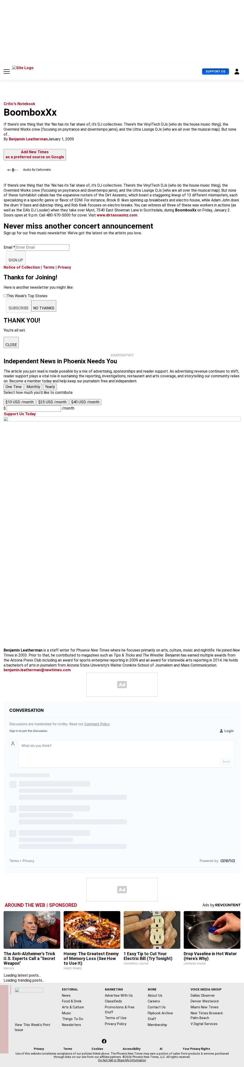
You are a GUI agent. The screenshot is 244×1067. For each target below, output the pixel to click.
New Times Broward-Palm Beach (207, 1015)
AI (161, 1049)
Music (66, 1013)
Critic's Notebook (19, 104)
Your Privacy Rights (196, 1049)
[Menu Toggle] (7, 71)
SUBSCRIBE (19, 308)
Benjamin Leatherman (28, 139)
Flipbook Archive (160, 1013)
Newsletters (71, 1025)
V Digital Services (204, 1024)
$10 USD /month (19, 402)
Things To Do (72, 1019)
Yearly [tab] (50, 387)
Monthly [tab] (33, 387)
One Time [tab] (13, 387)
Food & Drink (71, 1001)
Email (9, 247)
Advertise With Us (119, 995)
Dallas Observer (203, 995)
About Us (155, 995)
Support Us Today (20, 414)
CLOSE (11, 345)
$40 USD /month (85, 402)
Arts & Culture (73, 1007)
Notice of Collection (22, 267)
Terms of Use (116, 1018)
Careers (154, 1001)
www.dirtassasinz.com (117, 215)
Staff (152, 1019)
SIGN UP (16, 260)
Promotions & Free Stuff (119, 1009)
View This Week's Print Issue (32, 1027)
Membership (157, 1025)
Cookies (97, 1049)
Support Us (215, 71)
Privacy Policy (115, 1024)
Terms (49, 267)
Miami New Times (205, 1007)
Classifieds (113, 1001)
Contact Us (157, 1007)
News (66, 995)
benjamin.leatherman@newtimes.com (37, 670)
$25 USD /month (52, 402)
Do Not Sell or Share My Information (122, 1060)
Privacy (64, 267)
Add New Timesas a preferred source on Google (34, 154)
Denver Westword (205, 1001)
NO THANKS (43, 308)
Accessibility (131, 1049)
